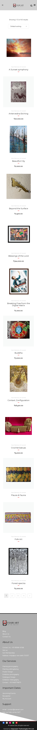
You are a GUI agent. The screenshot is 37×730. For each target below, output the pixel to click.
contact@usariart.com (15, 709)
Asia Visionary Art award (18, 67)
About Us (5, 634)
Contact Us (6, 637)
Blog (4, 631)
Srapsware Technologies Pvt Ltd (22, 729)
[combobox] (18, 26)
